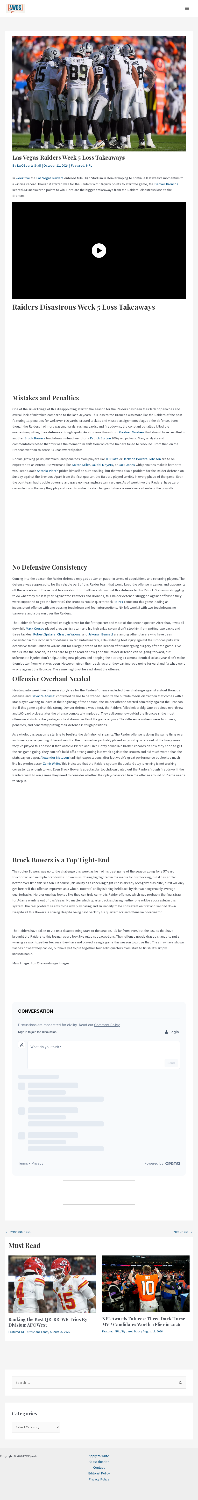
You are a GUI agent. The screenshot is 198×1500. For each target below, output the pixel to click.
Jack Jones (127, 465)
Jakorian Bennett (100, 634)
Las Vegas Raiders (50, 178)
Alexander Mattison (55, 757)
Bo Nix (118, 602)
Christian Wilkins (68, 634)
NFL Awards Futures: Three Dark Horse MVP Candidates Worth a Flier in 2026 (143, 1321)
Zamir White (51, 763)
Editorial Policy (99, 1473)
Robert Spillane (44, 634)
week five (23, 178)
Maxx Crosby (35, 628)
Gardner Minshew (131, 432)
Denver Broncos (166, 184)
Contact (99, 1467)
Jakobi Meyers (102, 465)
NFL (89, 165)
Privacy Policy (99, 1479)
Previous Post (17, 1231)
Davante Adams (42, 696)
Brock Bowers (34, 438)
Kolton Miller (81, 465)
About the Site (99, 1461)
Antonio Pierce (47, 471)
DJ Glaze (112, 459)
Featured (77, 165)
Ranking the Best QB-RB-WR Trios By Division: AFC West (47, 1322)
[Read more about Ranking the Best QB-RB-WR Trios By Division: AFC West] (52, 1284)
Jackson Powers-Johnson (142, 459)
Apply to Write (99, 1456)
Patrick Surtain (100, 438)
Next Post (183, 1231)
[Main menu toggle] (187, 8)
